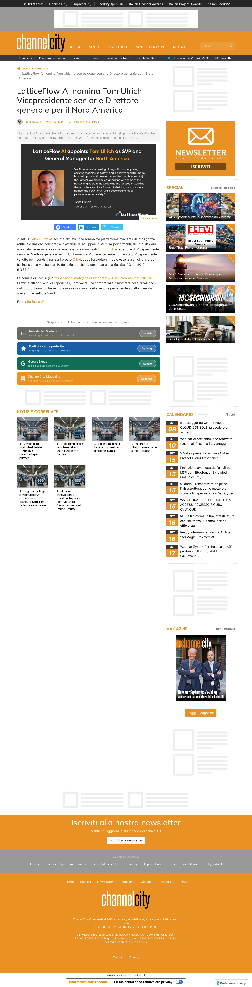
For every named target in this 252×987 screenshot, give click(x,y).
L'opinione (26, 58)
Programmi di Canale (53, 58)
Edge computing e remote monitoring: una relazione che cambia (70, 449)
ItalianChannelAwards (185, 864)
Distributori (117, 47)
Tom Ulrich (106, 249)
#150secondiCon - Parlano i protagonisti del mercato (198, 306)
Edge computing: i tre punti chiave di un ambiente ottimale (107, 447)
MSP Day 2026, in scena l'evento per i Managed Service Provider (196, 276)
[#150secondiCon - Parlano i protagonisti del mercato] (200, 299)
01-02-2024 (56, 121)
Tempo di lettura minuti (85, 121)
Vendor (95, 47)
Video (77, 58)
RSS (184, 882)
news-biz (41, 69)
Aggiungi (146, 348)
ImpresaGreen (154, 864)
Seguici (147, 363)
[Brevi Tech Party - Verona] (200, 238)
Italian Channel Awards (146, 4)
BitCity (35, 864)
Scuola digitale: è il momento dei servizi (198, 339)
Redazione (126, 882)
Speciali (85, 882)
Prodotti (93, 58)
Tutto (230, 414)
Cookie (117, 957)
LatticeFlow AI (41, 239)
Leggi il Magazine (201, 713)
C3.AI (77, 259)
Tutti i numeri (224, 629)
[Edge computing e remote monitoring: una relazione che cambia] (69, 429)
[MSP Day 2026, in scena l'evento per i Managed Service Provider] (200, 268)
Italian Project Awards (185, 4)
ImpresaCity (82, 4)
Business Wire (33, 121)
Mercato (179, 47)
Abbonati (146, 378)
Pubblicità (167, 882)
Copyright (148, 882)
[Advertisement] (126, 800)
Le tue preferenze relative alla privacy (143, 982)
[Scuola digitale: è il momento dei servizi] (200, 329)
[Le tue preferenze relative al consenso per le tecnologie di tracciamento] (231, 983)
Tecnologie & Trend (117, 58)
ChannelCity (58, 4)
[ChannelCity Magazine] (201, 667)
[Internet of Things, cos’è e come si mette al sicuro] (144, 429)
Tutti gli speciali (222, 187)
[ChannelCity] (41, 43)
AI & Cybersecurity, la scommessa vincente (200, 217)
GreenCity (130, 864)
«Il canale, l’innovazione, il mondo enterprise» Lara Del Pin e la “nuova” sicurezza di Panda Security (69, 500)
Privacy (134, 957)
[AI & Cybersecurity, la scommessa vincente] (200, 207)
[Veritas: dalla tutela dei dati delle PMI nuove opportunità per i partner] (32, 429)
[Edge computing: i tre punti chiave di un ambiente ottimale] (107, 429)
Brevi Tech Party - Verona (188, 247)
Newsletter (225, 58)
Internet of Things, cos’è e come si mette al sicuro (144, 447)
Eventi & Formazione (150, 47)
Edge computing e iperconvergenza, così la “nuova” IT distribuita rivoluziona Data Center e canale (32, 498)
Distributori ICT (146, 58)
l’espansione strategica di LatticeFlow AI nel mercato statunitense (103, 278)
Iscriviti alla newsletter (126, 840)
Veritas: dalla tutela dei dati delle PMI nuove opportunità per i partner (30, 451)
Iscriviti (147, 333)
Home (79, 47)
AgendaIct (215, 864)
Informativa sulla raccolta (88, 982)
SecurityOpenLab (110, 4)
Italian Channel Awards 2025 (189, 58)
